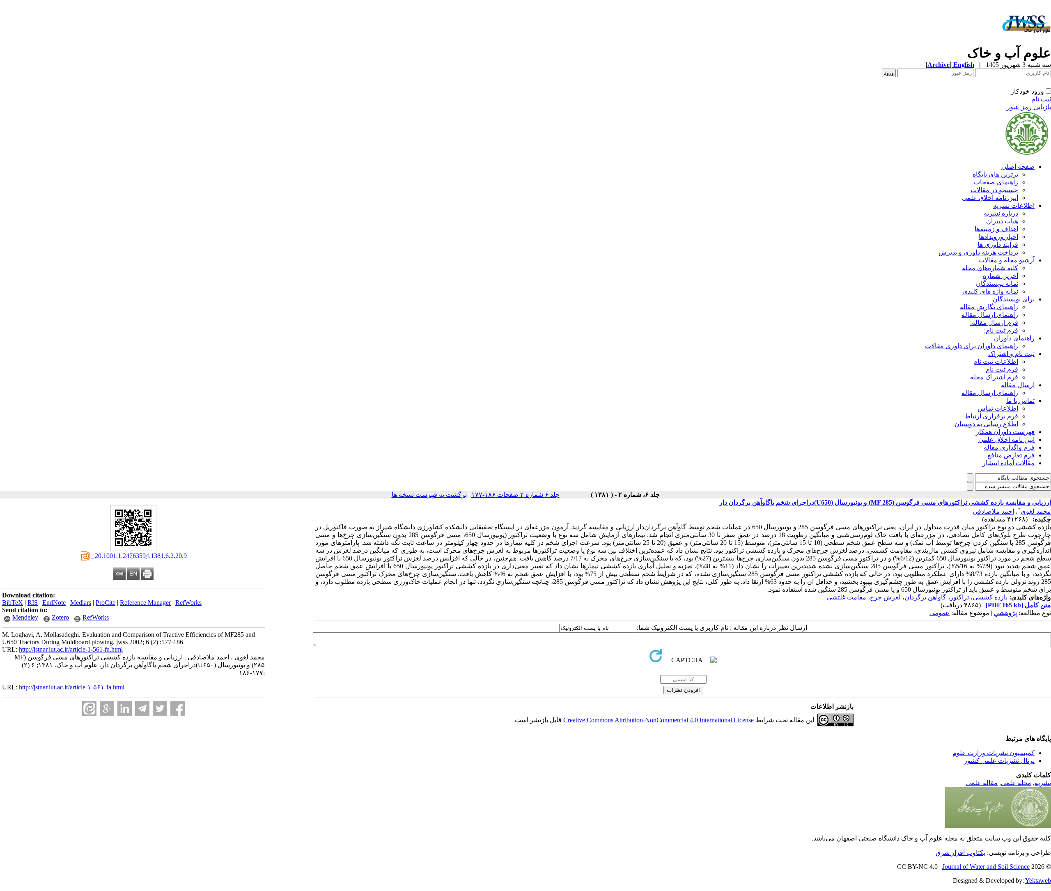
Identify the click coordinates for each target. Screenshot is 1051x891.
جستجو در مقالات (994, 189)
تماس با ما (1020, 400)
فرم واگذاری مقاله (1009, 447)
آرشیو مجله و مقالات (1006, 260)
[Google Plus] (107, 708)
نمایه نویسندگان (997, 283)
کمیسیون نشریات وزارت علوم (993, 752)
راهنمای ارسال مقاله (990, 314)
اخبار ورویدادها (998, 236)
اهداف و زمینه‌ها (996, 228)
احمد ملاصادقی (993, 511)
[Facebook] (177, 708)
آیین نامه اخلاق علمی (990, 197)
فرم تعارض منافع (1011, 455)
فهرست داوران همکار (1005, 431)
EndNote (54, 602)
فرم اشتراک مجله (994, 377)
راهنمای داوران (1014, 338)
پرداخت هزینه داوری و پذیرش (978, 252)
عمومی (939, 612)
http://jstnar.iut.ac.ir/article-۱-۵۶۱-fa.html (71, 687)
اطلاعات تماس (998, 408)
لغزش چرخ (885, 597)
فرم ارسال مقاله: (994, 322)
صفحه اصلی (1018, 166)
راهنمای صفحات (996, 182)
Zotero (60, 617)
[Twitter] (160, 708)
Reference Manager (145, 602)
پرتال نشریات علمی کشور (999, 760)
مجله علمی (1016, 782)
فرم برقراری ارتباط (991, 416)
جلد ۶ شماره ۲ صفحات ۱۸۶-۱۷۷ (515, 494)
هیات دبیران (1002, 221)
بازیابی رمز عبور (1029, 106)
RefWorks (188, 602)
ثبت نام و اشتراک (1011, 353)
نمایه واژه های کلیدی (990, 291)
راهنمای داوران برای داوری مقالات (971, 345)
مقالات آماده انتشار (1008, 462)
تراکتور (959, 597)
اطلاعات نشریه (1014, 205)
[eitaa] (89, 708)
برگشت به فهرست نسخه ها (429, 494)
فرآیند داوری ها (998, 244)
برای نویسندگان (1014, 299)
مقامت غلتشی (846, 597)
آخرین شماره (1000, 275)
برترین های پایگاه (995, 174)
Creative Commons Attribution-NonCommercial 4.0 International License (658, 719)
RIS (33, 602)
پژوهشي (1005, 612)
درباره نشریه (1001, 213)
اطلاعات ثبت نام (995, 361)
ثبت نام (1041, 99)
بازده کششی (990, 597)
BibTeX (12, 602)
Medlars (80, 602)
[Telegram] (142, 708)
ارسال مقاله (1018, 384)
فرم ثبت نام (1002, 369)
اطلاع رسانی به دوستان (986, 423)
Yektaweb (1038, 880)
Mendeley (25, 617)
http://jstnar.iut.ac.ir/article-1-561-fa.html (71, 649)
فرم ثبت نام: (1001, 330)
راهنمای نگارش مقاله (989, 306)
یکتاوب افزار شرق (960, 852)
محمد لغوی (1036, 511)
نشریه (1043, 782)
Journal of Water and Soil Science (986, 866)
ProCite (105, 602)
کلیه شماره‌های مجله (990, 267)
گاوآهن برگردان (925, 597)
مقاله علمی (982, 782)
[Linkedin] (124, 708)
